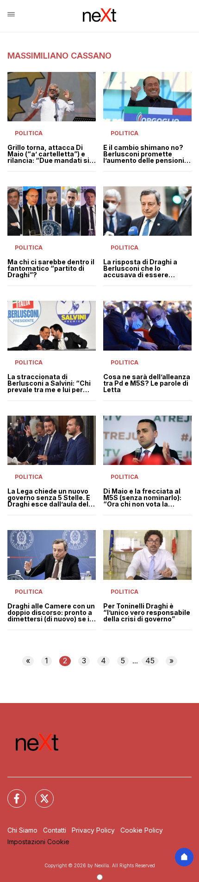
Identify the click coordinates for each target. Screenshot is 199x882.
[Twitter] (39, 793)
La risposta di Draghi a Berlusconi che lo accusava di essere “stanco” (140, 268)
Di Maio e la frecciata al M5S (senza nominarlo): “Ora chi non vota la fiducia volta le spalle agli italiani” (145, 497)
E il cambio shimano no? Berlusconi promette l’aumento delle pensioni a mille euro (146, 154)
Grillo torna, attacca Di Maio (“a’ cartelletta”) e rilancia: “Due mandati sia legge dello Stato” (50, 154)
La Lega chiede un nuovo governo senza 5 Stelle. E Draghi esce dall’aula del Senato (48, 497)
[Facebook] (11, 793)
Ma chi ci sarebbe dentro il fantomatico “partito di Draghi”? (50, 268)
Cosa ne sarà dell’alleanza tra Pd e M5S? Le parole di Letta (146, 383)
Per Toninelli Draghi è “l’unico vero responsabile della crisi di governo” (146, 612)
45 (150, 660)
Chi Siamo (22, 830)
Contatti (54, 830)
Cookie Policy (141, 830)
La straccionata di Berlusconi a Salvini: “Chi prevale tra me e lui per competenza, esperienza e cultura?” (49, 383)
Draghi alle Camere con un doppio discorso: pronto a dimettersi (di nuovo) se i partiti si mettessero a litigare (51, 612)
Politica (29, 133)
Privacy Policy (93, 830)
